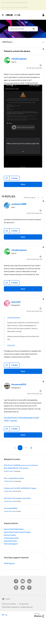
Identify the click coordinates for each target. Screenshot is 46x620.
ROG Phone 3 (7, 42)
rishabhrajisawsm (13, 317)
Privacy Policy (23, 604)
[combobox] (23, 28)
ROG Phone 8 (9, 481)
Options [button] (43, 42)
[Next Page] (31, 448)
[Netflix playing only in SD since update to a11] (42, 197)
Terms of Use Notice (9, 604)
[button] (7, 178)
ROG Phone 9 (9, 471)
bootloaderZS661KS (10, 508)
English (7, 599)
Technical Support (11, 544)
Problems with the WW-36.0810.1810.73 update (20, 488)
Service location (10, 535)
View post (11, 345)
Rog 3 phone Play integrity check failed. (17, 498)
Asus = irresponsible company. (14, 478)
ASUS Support (9, 563)
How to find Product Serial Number (17, 532)
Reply (23, 184)
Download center (10, 541)
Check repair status (11, 538)
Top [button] (6, 615)
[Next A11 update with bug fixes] (39, 197)
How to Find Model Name (14, 529)
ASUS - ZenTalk (12, 15)
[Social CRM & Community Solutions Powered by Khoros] (39, 615)
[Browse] (3, 15)
